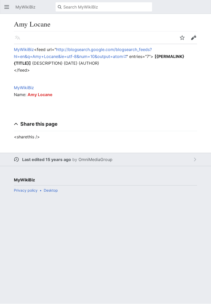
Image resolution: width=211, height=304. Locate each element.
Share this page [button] (38, 124)
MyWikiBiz (24, 49)
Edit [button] (195, 40)
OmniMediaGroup (95, 159)
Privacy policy (26, 190)
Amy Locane (40, 94)
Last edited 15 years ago (46, 159)
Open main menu (8, 9)
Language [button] (19, 40)
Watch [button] (184, 40)
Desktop (51, 190)
